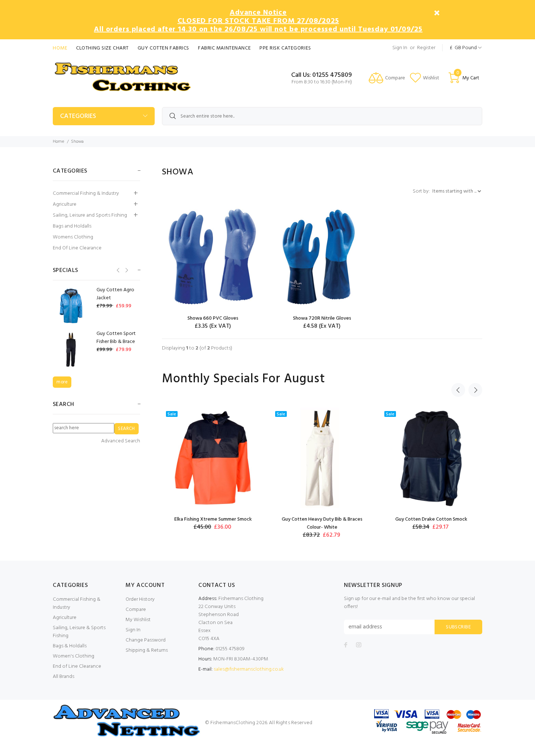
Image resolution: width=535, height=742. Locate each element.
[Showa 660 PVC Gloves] (213, 257)
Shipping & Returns (147, 650)
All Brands (63, 676)
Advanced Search (120, 441)
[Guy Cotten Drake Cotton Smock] (431, 458)
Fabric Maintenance (224, 48)
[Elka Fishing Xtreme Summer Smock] (213, 458)
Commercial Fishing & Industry (86, 193)
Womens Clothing (73, 237)
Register (426, 48)
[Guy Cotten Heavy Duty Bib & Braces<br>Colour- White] (322, 458)
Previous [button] (458, 390)
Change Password (146, 640)
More (62, 382)
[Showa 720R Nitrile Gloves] (322, 257)
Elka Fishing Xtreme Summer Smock (213, 519)
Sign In (399, 48)
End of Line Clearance (77, 666)
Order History (140, 599)
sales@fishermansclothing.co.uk (249, 669)
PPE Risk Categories (285, 48)
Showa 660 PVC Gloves (212, 318)
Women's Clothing (73, 656)
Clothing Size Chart (102, 48)
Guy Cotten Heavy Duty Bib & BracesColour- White (322, 523)
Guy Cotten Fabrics (163, 48)
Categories (78, 116)
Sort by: (422, 191)
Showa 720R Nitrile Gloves (322, 318)
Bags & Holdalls (70, 646)
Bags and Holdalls (72, 226)
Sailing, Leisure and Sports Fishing (90, 215)
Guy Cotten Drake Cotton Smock (431, 519)
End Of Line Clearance (77, 248)
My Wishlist (138, 620)
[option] (213, 469)
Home (60, 48)
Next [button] (475, 390)
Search (63, 404)
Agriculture (64, 204)
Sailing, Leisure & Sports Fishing (79, 632)
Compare (136, 609)
